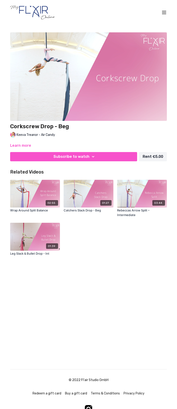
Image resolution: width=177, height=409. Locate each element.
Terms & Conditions (105, 393)
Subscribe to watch (71, 156)
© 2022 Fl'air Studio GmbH (89, 380)
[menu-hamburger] (164, 12)
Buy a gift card (76, 393)
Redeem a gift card (46, 393)
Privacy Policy (134, 393)
